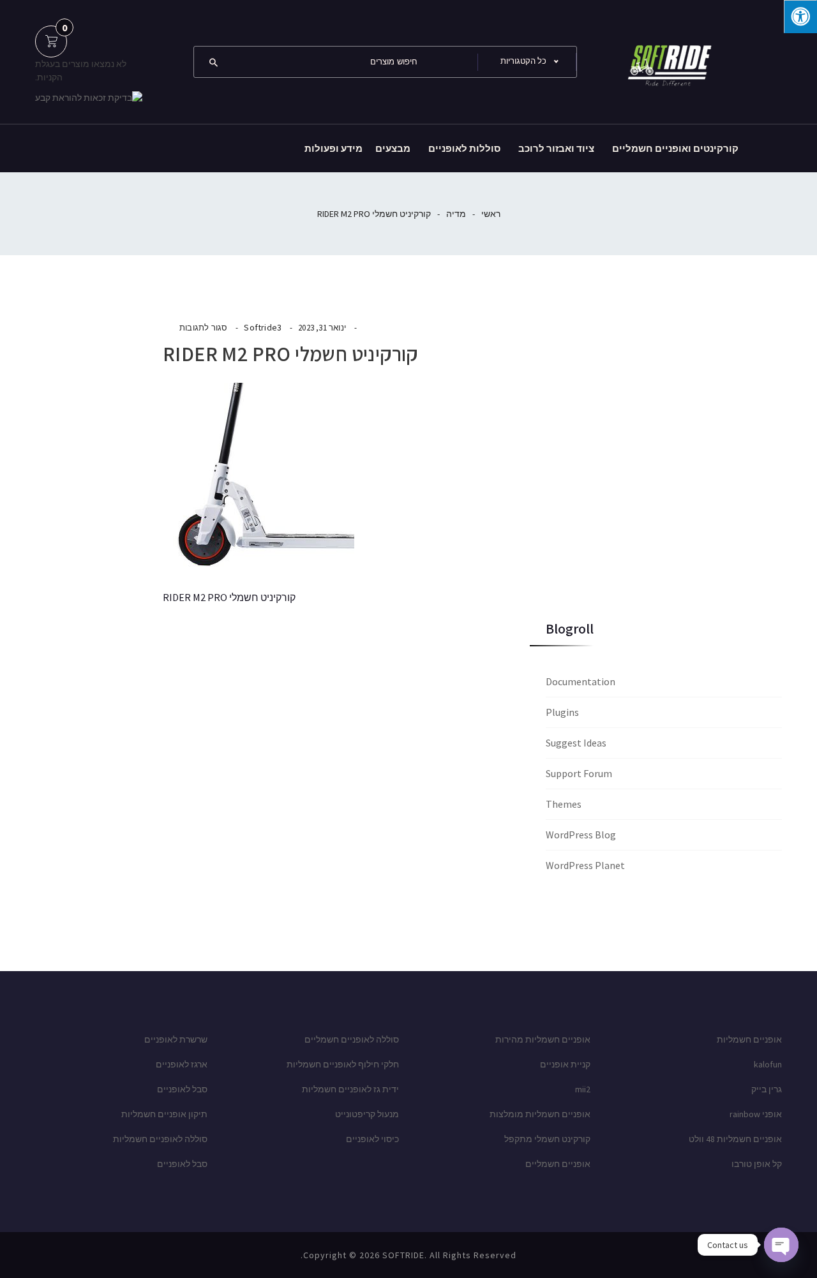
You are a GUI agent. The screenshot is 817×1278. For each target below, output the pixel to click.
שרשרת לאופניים (175, 1039)
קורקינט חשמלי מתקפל (547, 1139)
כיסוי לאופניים (372, 1139)
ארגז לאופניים (181, 1064)
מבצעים (392, 148)
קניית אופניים (565, 1064)
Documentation (580, 681)
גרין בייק (766, 1089)
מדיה (456, 213)
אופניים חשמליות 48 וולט (735, 1139)
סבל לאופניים (182, 1089)
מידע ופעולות (333, 148)
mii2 (582, 1089)
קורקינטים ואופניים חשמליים (675, 148)
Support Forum (579, 773)
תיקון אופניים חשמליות (164, 1114)
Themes (563, 804)
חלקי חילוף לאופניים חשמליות (343, 1064)
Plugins (562, 712)
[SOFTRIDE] (667, 60)
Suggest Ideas (576, 742)
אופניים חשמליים (557, 1164)
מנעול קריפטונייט (367, 1114)
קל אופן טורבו (756, 1164)
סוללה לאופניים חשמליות (160, 1139)
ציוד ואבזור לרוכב (556, 148)
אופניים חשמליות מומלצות (540, 1114)
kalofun (768, 1064)
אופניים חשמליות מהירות (542, 1039)
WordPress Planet (585, 865)
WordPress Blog (581, 834)
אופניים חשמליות (749, 1039)
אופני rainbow (756, 1114)
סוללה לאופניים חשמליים (351, 1039)
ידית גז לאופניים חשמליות (350, 1089)
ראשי (490, 213)
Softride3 (262, 327)
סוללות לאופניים (464, 148)
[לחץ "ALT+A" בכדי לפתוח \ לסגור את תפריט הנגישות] (800, 16)
